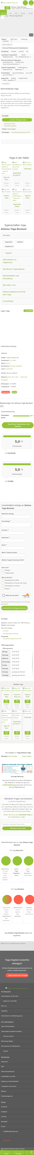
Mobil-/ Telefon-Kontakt (9, 552)
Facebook (4, 1106)
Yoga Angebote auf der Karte (9, 996)
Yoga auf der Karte (9, 123)
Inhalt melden (26, 756)
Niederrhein (23, 377)
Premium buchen (8, 1036)
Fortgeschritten (9, 573)
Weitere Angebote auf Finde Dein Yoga (14, 293)
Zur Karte (5, 631)
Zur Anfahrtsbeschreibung (10, 633)
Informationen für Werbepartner (10, 1046)
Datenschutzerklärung (10, 602)
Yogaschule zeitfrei (17, 205)
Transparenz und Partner (8, 1086)
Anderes (7, 588)
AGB (2, 1066)
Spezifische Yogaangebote (14, 269)
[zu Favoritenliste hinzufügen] (2, 17)
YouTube (3, 1116)
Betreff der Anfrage (8, 513)
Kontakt (14, 392)
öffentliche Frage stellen (18, 828)
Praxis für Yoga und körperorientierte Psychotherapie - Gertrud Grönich (17, 696)
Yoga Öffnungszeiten (9, 126)
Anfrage (31, 13)
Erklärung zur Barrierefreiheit (9, 1081)
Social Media (8, 301)
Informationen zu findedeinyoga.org (11, 1016)
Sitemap (3, 1091)
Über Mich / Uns (9, 285)
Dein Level (5, 567)
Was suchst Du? (7, 577)
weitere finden (16, 872)
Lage (10, 13)
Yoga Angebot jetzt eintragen (17, 975)
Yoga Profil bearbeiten (7, 1026)
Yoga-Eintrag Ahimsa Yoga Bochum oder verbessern (6, 914)
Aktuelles (6, 235)
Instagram (4, 1111)
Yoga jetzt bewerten (18, 425)
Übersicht (3, 13)
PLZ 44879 (13, 360)
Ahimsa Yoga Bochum (6, 197)
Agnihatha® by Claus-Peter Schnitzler (17, 174)
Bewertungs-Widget (7, 1041)
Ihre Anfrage (6, 521)
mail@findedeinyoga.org (10, 1131)
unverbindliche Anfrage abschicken (14, 608)
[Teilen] (27, 1152)
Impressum (4, 1061)
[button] (17, 26)
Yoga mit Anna (6, 178)
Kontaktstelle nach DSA (8, 1076)
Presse (3, 1126)
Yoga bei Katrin (27, 197)
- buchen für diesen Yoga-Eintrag (29, 911)
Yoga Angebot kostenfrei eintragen (11, 1031)
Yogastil (8, 253)
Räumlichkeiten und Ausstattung (11, 277)
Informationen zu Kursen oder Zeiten (16, 583)
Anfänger (7, 570)
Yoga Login (6, 1140)
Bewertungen (24, 13)
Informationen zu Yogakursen (9, 261)
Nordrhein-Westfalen (16, 366)
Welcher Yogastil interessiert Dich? (13, 560)
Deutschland (9, 369)
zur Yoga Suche (2, 8)
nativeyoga (27, 168)
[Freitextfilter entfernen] (25, 3)
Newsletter (4, 1121)
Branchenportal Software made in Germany (12, 1150)
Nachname (5, 537)
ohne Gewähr (12, 756)
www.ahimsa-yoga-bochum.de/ (20, 132)
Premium (30, 159)
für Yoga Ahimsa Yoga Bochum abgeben (5, 874)
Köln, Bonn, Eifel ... (14, 377)
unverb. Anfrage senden (17, 120)
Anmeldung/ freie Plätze (12, 580)
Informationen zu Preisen (12, 586)
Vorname (5, 530)
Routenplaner (29, 310)
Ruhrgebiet (4, 380)
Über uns (4, 1006)
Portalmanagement (7, 1096)
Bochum (7, 363)
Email (4, 545)
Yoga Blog (4, 1011)
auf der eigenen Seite (18, 912)
